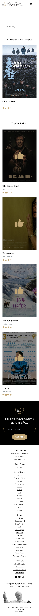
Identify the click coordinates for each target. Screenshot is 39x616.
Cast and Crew (19, 459)
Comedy (19, 481)
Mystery (19, 496)
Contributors (19, 573)
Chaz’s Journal (19, 521)
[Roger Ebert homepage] (12, 4)
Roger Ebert (19, 553)
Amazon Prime (19, 478)
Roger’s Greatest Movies (19, 453)
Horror (19, 490)
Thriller (19, 510)
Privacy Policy (19, 611)
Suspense (19, 507)
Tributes (19, 536)
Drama (19, 487)
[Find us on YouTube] (19, 577)
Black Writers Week (19, 544)
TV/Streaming (20, 550)
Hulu (19, 493)
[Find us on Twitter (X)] (23, 577)
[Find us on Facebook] (16, 577)
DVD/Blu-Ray (19, 539)
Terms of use (19, 609)
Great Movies (19, 524)
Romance (19, 501)
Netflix (19, 499)
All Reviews (19, 456)
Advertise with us (19, 570)
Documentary (19, 484)
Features (19, 547)
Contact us (20, 567)
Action (19, 475)
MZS (19, 527)
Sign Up (19, 467)
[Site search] (31, 4)
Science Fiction (19, 504)
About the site (19, 564)
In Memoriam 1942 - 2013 (19, 586)
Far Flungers (19, 530)
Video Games (19, 541)
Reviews (19, 518)
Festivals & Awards (19, 556)
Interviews (19, 533)
